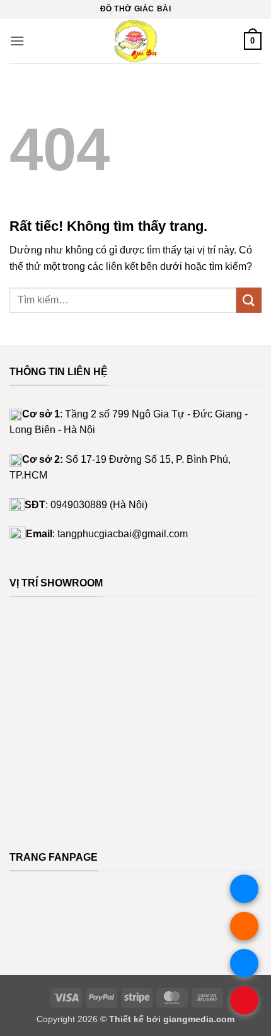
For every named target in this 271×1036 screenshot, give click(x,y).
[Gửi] (249, 300)
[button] (17, 40)
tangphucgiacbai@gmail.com (122, 533)
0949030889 (78, 504)
